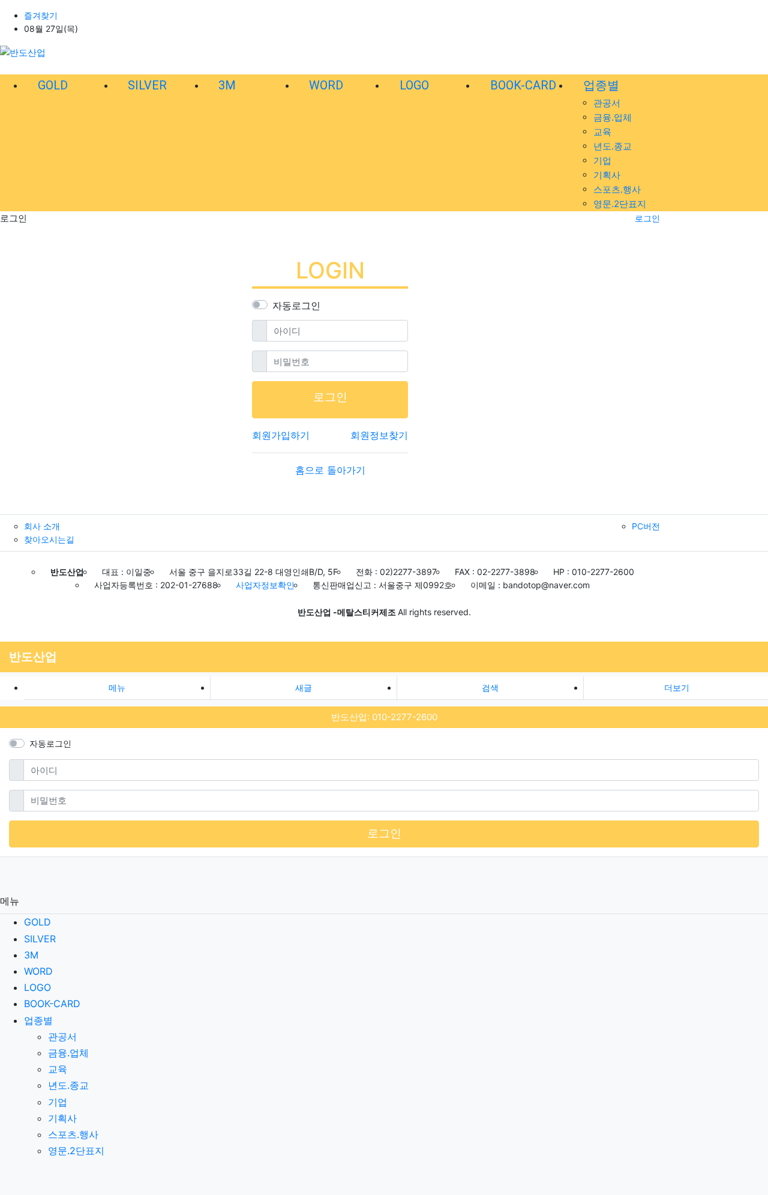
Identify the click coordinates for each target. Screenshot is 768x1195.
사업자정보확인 (265, 585)
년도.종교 (612, 146)
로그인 (647, 218)
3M (31, 955)
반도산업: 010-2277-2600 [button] (384, 717)
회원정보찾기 (379, 435)
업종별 (38, 1020)
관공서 (606, 103)
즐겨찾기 (41, 15)
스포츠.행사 (617, 189)
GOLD (37, 922)
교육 (602, 131)
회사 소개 (42, 526)
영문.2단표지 (619, 203)
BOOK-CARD (52, 1004)
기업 (602, 160)
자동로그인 (296, 306)
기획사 (606, 175)
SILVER (40, 939)
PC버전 (646, 526)
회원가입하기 (281, 435)
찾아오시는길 (49, 539)
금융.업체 (612, 117)
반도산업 (33, 656)
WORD (38, 971)
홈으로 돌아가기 (330, 470)
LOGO (37, 987)
